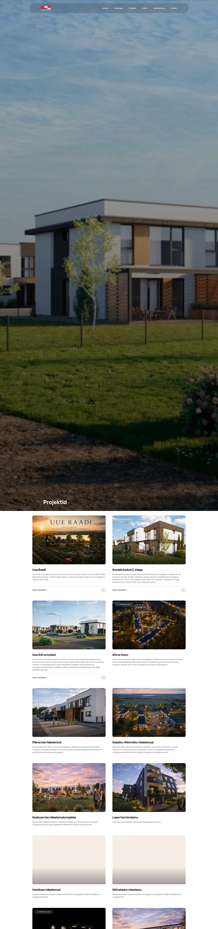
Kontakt (174, 8)
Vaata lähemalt (39, 590)
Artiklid (144, 8)
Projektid (132, 8)
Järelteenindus (159, 8)
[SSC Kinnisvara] (46, 8)
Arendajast (118, 8)
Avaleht (105, 8)
